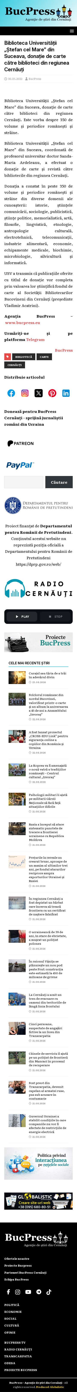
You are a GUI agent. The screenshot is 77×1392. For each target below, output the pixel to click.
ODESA (9, 1363)
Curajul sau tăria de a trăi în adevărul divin (47, 675)
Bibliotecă (23, 357)
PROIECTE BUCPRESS (20, 1370)
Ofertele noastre (16, 1259)
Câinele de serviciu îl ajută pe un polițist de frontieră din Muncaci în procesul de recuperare (48, 1059)
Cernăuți (14, 365)
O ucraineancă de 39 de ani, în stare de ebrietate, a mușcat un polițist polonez (48, 938)
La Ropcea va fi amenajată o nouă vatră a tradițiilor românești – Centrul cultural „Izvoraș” (48, 771)
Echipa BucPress (16, 1279)
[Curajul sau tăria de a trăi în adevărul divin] (17, 680)
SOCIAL (10, 1318)
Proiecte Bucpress (18, 1265)
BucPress (35, 79)
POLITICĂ (11, 1305)
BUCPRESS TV (15, 1342)
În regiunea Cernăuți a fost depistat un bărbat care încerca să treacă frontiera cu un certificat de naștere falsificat (47, 906)
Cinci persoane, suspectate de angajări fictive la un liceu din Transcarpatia (45, 1030)
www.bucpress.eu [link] (22, 322)
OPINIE (9, 1332)
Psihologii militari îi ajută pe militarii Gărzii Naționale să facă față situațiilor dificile (48, 801)
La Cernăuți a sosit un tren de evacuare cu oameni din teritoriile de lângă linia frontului (47, 1000)
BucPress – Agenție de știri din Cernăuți (36, 1383)
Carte (44, 357)
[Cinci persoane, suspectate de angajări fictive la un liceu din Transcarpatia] (17, 1031)
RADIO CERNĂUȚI (18, 1349)
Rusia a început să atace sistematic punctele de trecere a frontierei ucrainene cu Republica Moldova (46, 832)
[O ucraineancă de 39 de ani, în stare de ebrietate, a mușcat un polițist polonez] (17, 939)
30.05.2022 (15, 79)
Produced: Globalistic (50, 1387)
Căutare (59, 482)
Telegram (35, 339)
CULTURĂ (11, 1325)
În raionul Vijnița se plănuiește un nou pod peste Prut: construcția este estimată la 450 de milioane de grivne (46, 969)
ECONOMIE (13, 1312)
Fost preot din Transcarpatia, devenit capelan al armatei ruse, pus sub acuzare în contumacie (47, 1091)
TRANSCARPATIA (18, 1356)
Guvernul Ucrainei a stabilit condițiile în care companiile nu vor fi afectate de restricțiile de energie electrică (47, 1124)
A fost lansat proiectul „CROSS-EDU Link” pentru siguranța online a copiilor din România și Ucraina (48, 740)
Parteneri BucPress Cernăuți (25, 1272)
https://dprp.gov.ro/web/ (38, 564)
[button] (71, 31)
